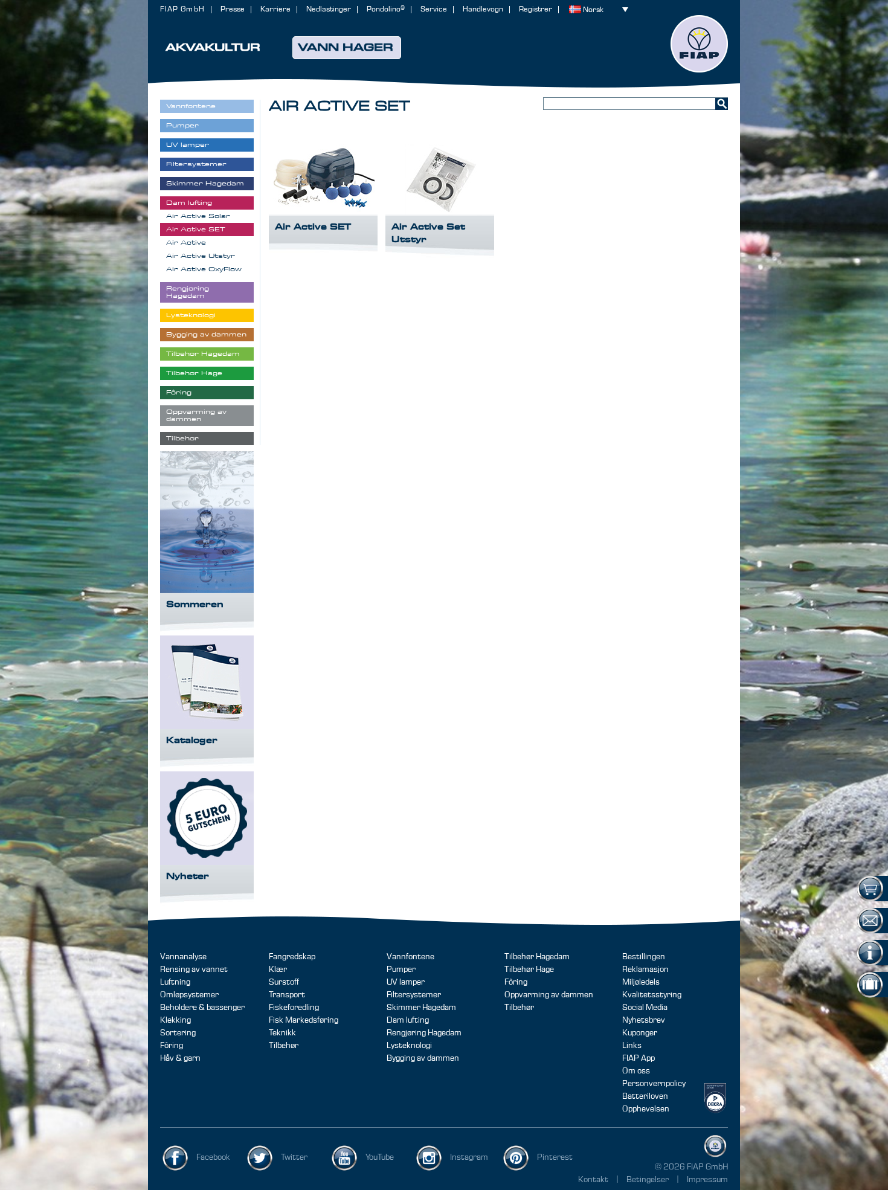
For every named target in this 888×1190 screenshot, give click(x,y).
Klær (278, 969)
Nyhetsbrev (643, 1020)
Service (433, 9)
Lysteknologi (409, 1045)
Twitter (294, 1157)
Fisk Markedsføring (303, 1020)
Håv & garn (180, 1058)
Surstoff (284, 982)
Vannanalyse (183, 957)
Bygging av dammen (423, 1058)
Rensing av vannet (194, 969)
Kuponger (639, 1033)
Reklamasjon (645, 969)
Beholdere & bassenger (202, 1007)
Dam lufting (408, 1020)
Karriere (275, 9)
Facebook (213, 1157)
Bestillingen (643, 957)
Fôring (171, 1045)
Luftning (175, 982)
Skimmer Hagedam (421, 1007)
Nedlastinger (328, 9)
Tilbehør (283, 1045)
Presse (232, 9)
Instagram (469, 1157)
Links (632, 1045)
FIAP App (638, 1058)
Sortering (178, 1033)
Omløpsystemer (189, 995)
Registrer (535, 9)
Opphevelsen (645, 1109)
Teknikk (282, 1033)
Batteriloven (645, 1096)
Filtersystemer (414, 995)
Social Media (645, 1007)
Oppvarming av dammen (548, 995)
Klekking (175, 1020)
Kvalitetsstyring (651, 995)
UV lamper (406, 982)
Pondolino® (386, 9)
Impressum (707, 1180)
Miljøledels (641, 982)
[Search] (721, 103)
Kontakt (593, 1180)
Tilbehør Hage (529, 969)
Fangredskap (292, 957)
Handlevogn (483, 9)
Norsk (593, 9)
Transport (287, 995)
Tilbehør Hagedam (537, 957)
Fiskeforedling (294, 1007)
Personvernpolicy (654, 1084)
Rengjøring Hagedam (424, 1033)
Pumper (401, 969)
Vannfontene (410, 957)
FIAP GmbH (182, 9)
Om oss (636, 1071)
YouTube (379, 1157)
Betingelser (648, 1180)
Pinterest (555, 1157)
